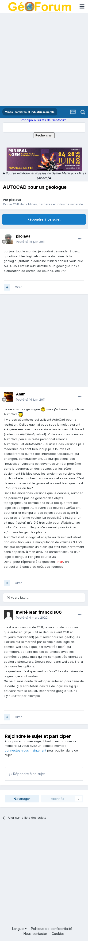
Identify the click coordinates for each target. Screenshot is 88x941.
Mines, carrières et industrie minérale (55, 204)
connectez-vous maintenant (25, 750)
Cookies (58, 934)
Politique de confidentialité (51, 929)
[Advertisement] (44, 59)
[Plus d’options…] (79, 239)
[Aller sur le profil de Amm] (8, 397)
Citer (18, 287)
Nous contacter (35, 934)
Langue (18, 929)
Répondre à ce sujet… (29, 774)
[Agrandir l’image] (43, 409)
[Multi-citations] (7, 287)
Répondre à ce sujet (44, 219)
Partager (23, 799)
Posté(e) (30, 241)
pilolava (15, 199)
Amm (20, 394)
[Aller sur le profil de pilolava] (8, 239)
